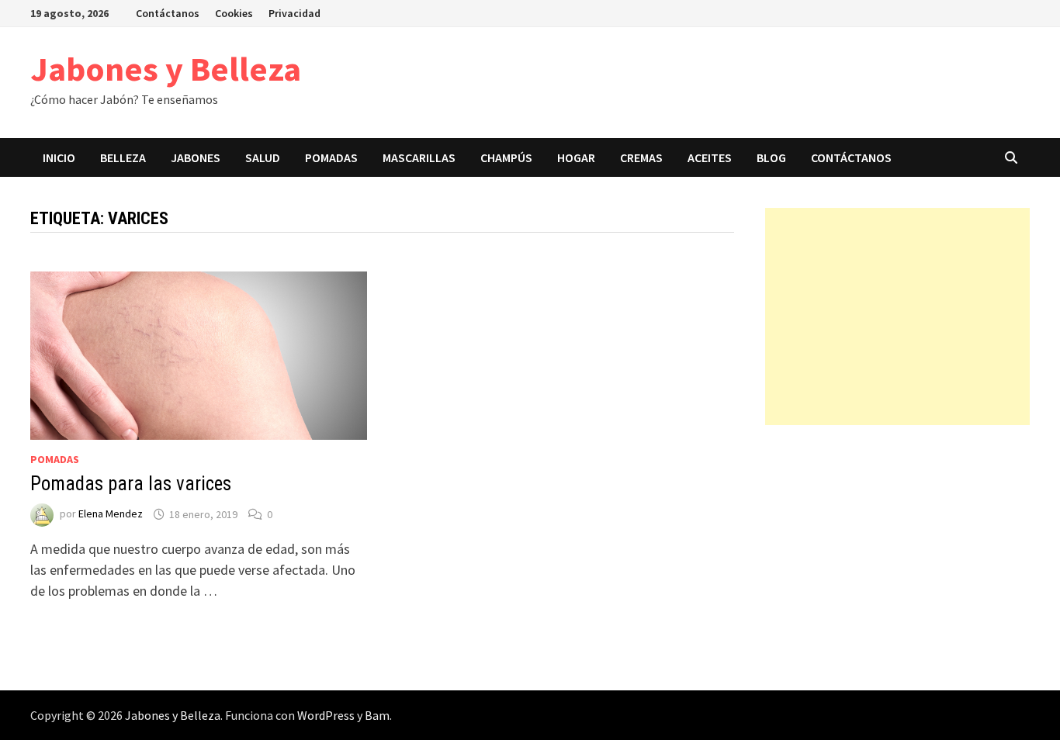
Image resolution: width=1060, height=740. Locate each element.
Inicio (59, 157)
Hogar (576, 157)
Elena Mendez (110, 514)
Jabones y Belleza (165, 68)
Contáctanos (167, 13)
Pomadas (331, 157)
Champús (506, 157)
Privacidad (294, 13)
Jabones (195, 157)
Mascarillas (419, 157)
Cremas (641, 157)
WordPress (326, 715)
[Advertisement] (897, 316)
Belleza (123, 157)
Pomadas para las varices (130, 483)
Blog (771, 157)
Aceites (710, 157)
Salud (262, 157)
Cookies (234, 13)
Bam (377, 715)
